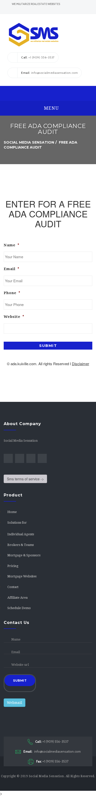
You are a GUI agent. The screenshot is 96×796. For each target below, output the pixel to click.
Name (11, 245)
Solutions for (17, 522)
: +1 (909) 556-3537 (38, 57)
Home (12, 512)
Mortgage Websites (21, 576)
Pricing (12, 566)
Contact (12, 587)
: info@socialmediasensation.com (49, 73)
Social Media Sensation (46, 776)
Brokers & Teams (20, 545)
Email (11, 269)
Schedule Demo (19, 608)
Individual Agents (20, 534)
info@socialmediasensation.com (52, 751)
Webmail (14, 703)
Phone (12, 293)
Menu (50, 108)
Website (14, 316)
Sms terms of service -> (25, 478)
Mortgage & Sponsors (23, 555)
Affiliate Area (17, 597)
